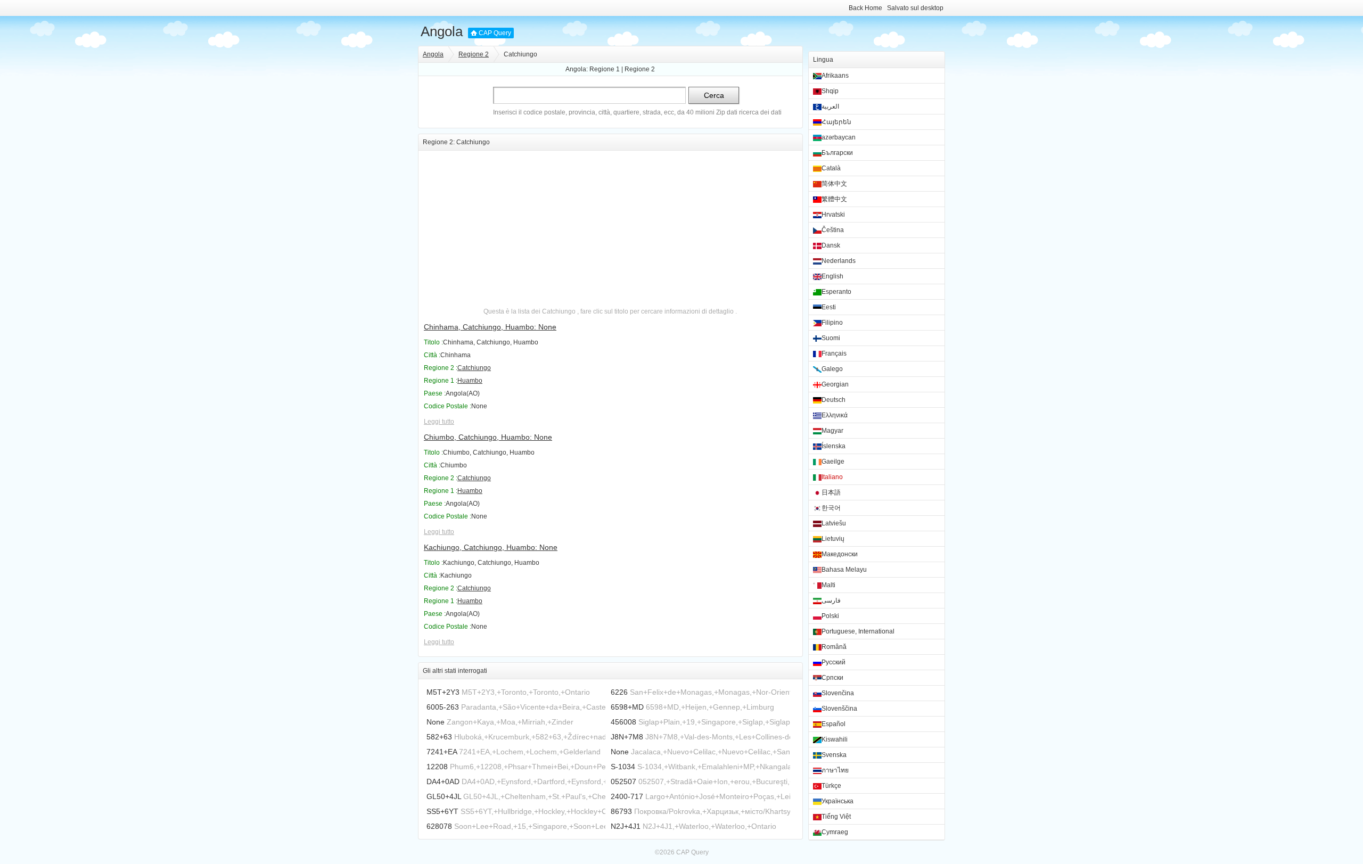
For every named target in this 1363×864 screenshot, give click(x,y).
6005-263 (442, 707)
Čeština (833, 230)
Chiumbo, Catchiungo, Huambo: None (488, 437)
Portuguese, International (858, 631)
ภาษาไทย (835, 770)
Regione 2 (473, 54)
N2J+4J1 (626, 826)
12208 (437, 766)
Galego (832, 369)
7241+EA (441, 751)
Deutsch (833, 400)
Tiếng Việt (836, 816)
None (435, 722)
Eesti (829, 307)
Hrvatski (833, 214)
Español (833, 724)
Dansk (831, 245)
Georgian (835, 384)
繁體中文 (834, 199)
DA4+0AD (442, 781)
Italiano (832, 477)
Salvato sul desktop (915, 8)
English (832, 276)
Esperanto (836, 291)
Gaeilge (833, 461)
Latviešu (834, 523)
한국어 (831, 508)
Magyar (832, 430)
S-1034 (623, 766)
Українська (837, 801)
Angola (442, 31)
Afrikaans (835, 75)
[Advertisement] (610, 225)
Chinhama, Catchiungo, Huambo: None (490, 327)
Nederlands (839, 261)
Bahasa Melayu (844, 569)
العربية (830, 106)
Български (837, 153)
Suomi (831, 338)
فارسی (831, 600)
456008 (623, 722)
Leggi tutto (439, 421)
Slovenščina (839, 708)
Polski (830, 616)
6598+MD (627, 707)
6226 (619, 692)
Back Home (865, 8)
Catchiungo (474, 368)
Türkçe (831, 785)
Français (834, 353)
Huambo (469, 380)
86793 (621, 811)
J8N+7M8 (627, 737)
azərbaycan (839, 137)
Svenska (834, 755)
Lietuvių (833, 538)
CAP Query (495, 33)
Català (831, 168)
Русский (833, 662)
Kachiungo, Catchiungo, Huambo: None (490, 547)
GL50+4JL (443, 796)
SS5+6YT (442, 811)
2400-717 (627, 796)
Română (834, 647)
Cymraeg (835, 832)
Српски (832, 677)
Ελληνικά (835, 415)
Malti (828, 585)
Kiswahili (835, 739)
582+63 (439, 737)
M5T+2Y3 (442, 692)
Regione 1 (604, 69)
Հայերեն (836, 122)
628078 (439, 826)
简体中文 (834, 183)
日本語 (831, 492)
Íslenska (833, 446)
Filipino (832, 322)
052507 (623, 781)
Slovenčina (838, 693)
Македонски (840, 554)
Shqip (830, 91)
